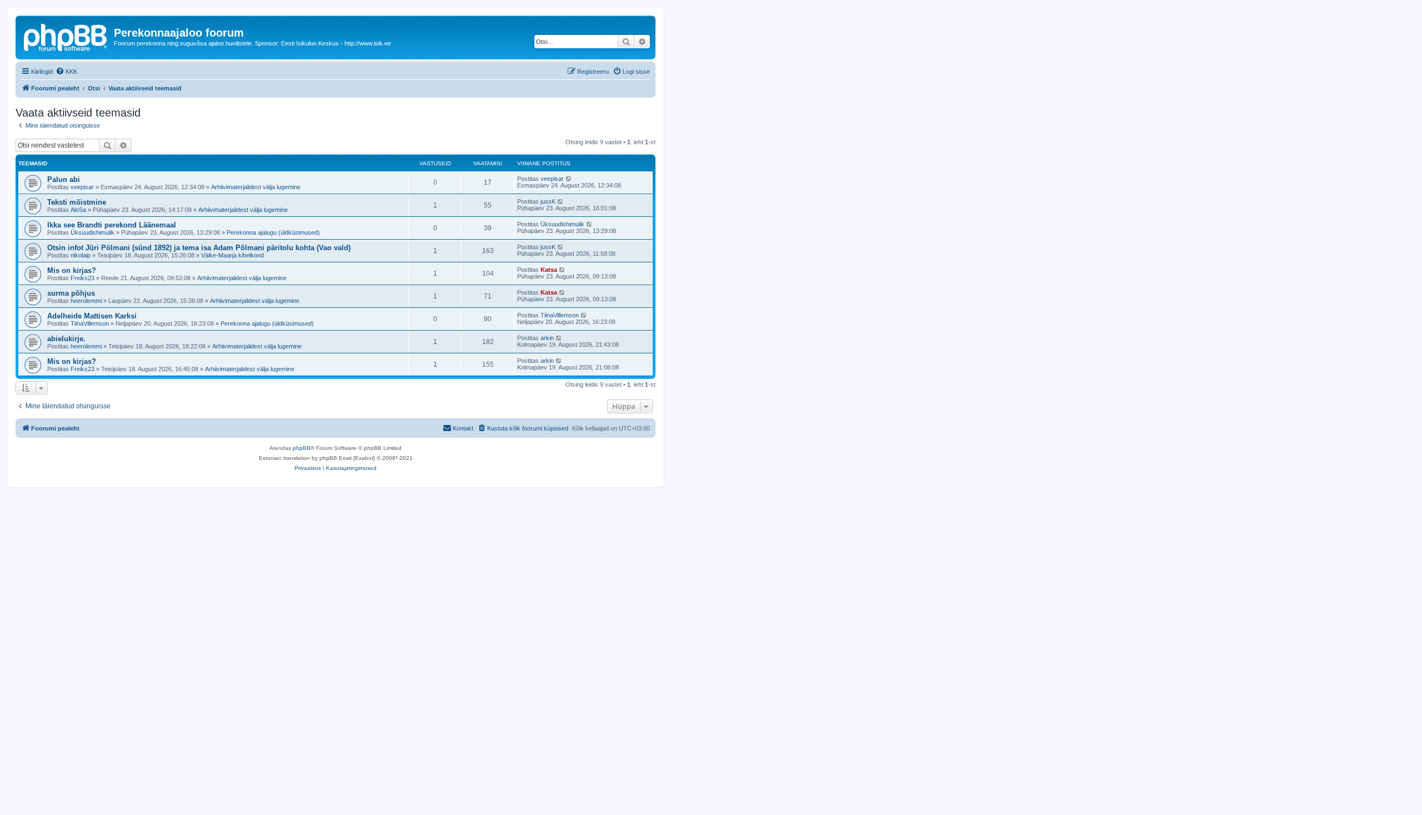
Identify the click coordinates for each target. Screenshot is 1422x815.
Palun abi (63, 179)
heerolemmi (86, 300)
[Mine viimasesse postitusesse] (569, 178)
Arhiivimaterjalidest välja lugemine (256, 187)
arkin (547, 338)
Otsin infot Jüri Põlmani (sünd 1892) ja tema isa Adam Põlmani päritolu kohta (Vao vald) (199, 248)
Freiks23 (82, 278)
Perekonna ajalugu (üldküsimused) (273, 232)
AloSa (78, 209)
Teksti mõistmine (76, 202)
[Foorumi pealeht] (66, 36)
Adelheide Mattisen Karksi (92, 316)
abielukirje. (66, 339)
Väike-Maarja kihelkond (232, 255)
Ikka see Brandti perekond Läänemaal (111, 225)
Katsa (548, 269)
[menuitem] (66, 71)
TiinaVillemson (90, 323)
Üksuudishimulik (92, 232)
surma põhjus (71, 293)
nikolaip (81, 255)
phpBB (302, 448)
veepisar (82, 187)
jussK (547, 201)
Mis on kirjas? (71, 270)
